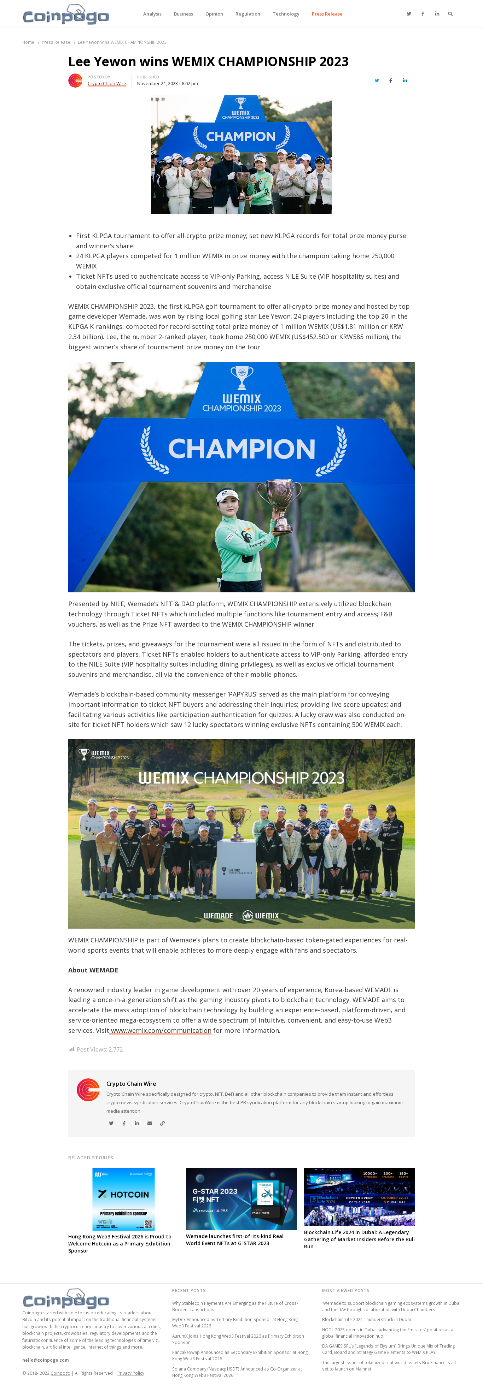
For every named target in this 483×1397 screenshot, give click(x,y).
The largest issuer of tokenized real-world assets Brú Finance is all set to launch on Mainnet (389, 1366)
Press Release (327, 14)
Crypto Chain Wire (131, 1084)
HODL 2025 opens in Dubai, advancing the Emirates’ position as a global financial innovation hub (387, 1333)
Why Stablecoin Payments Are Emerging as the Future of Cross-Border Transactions (235, 1306)
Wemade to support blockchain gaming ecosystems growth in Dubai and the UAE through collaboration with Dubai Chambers (391, 1306)
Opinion (214, 14)
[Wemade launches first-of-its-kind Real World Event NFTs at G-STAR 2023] (241, 1172)
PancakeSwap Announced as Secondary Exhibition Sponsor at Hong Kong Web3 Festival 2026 (240, 1355)
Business (183, 14)
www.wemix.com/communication (160, 1030)
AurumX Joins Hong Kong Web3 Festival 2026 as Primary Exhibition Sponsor (238, 1339)
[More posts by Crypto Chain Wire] (75, 78)
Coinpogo (60, 1373)
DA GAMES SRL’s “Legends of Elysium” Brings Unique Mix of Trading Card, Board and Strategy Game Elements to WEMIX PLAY (388, 1349)
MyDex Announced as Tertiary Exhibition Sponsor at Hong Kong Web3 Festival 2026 (235, 1322)
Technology (286, 14)
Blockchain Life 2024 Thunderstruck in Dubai (366, 1319)
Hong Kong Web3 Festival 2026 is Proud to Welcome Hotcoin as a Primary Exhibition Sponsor (119, 1243)
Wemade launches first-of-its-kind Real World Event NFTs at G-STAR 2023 (235, 1240)
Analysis (152, 14)
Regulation (247, 14)
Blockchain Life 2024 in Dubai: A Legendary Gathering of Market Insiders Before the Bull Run (359, 1239)
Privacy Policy (130, 1373)
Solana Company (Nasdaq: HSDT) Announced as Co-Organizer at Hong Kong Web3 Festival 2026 (237, 1372)
